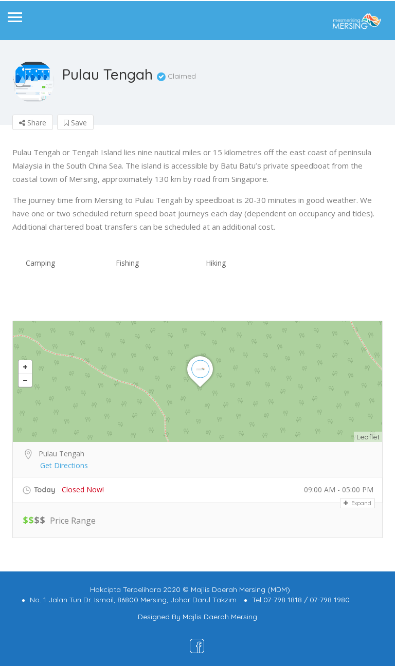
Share (35, 122)
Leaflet (368, 436)
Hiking (216, 263)
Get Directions (64, 465)
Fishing (127, 263)
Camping (40, 263)
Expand (360, 503)
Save (78, 122)
